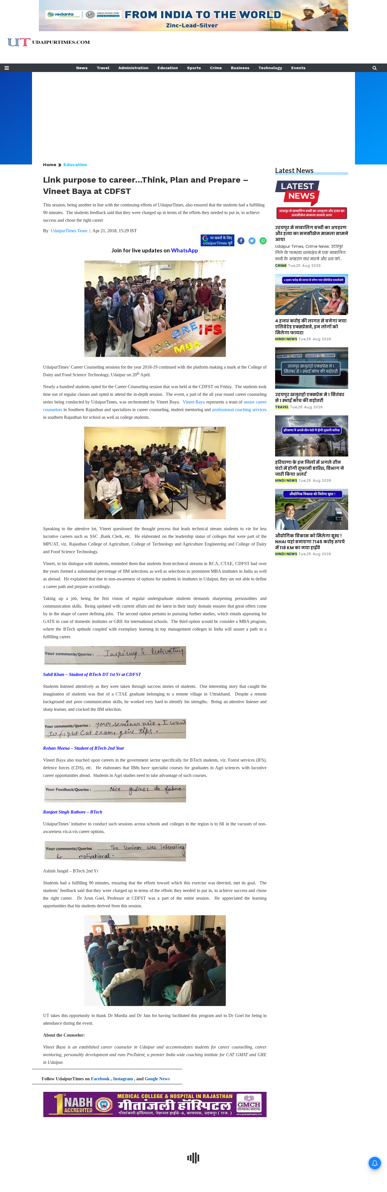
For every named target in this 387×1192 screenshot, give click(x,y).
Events (298, 67)
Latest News (294, 170)
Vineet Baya (194, 402)
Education (168, 67)
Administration (133, 67)
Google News (157, 1078)
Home (49, 164)
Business (240, 67)
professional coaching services (239, 409)
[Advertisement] (193, 111)
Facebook (100, 1078)
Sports (194, 67)
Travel (103, 67)
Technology (270, 67)
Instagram (123, 1078)
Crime (216, 67)
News (82, 67)
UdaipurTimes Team (69, 230)
